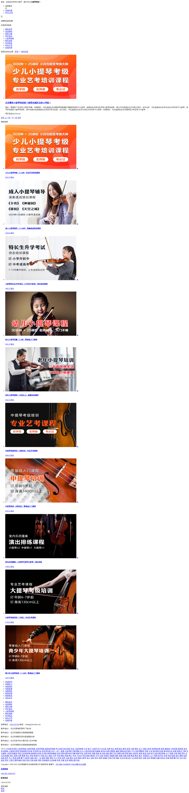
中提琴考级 (30, 749)
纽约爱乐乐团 (158, 751)
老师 (116, 749)
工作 (85, 749)
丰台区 (104, 749)
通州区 (92, 756)
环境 (84, 756)
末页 (19, 118)
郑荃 (162, 749)
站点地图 (82, 764)
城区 (117, 758)
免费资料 (8, 691)
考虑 (14, 758)
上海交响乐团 (89, 751)
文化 (181, 758)
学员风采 (8, 43)
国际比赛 (123, 751)
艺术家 (44, 753)
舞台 (131, 753)
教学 (124, 749)
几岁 (150, 751)
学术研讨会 (37, 751)
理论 (183, 753)
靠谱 (16, 756)
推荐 (156, 756)
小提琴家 (173, 749)
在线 (2, 758)
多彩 (24, 760)
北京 (53, 751)
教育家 (180, 749)
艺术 (115, 753)
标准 (70, 753)
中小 (55, 758)
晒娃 (78, 751)
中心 (10, 758)
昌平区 (160, 756)
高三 (185, 758)
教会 (136, 756)
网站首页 (8, 29)
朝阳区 (113, 751)
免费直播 (8, 689)
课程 (111, 753)
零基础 (153, 758)
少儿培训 (134, 758)
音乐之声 (8, 45)
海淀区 (135, 753)
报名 (71, 758)
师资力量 (8, 34)
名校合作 (8, 698)
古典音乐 (146, 756)
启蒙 (158, 758)
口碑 (132, 749)
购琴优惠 (8, 693)
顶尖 (36, 758)
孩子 (89, 749)
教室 (132, 756)
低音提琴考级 (50, 749)
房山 (27, 756)
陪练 (97, 753)
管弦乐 (162, 758)
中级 (175, 753)
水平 (97, 756)
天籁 (62, 760)
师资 (136, 749)
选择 (140, 753)
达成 (148, 753)
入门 (167, 753)
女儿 (82, 751)
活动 (148, 758)
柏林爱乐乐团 (36, 753)
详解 (74, 753)
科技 (59, 758)
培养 (108, 749)
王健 (74, 751)
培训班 (106, 756)
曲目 (50, 756)
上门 (152, 756)
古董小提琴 (146, 749)
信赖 (124, 756)
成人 (88, 758)
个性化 (79, 756)
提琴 (128, 749)
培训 (137, 751)
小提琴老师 (79, 749)
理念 (6, 760)
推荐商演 (8, 696)
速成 (144, 753)
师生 (51, 758)
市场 (110, 758)
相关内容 (24, 52)
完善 (32, 760)
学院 (19, 753)
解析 (20, 760)
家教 (62, 751)
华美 (58, 760)
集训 (2, 760)
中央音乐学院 (11, 749)
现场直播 (23, 751)
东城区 (105, 758)
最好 (36, 760)
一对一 (57, 751)
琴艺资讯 (8, 36)
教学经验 (161, 753)
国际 (47, 758)
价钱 (167, 758)
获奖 (129, 751)
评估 (28, 760)
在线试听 (8, 686)
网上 (70, 756)
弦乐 (96, 758)
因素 (120, 756)
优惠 (128, 756)
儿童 (67, 758)
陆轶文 (179, 751)
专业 (72, 749)
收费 (66, 753)
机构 (108, 751)
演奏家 (112, 756)
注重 (144, 758)
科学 (89, 753)
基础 (88, 756)
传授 (100, 758)
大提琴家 (68, 751)
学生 (82, 753)
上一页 (7, 118)
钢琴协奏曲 (51, 753)
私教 (173, 756)
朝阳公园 (72, 760)
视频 (181, 756)
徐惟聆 (5, 751)
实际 (78, 760)
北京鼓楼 (52, 760)
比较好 (27, 758)
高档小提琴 (81, 758)
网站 (62, 756)
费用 (16, 760)
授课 (171, 758)
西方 (140, 756)
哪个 (22, 758)
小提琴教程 (9, 38)
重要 (23, 756)
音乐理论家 (46, 751)
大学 (54, 756)
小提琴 (94, 749)
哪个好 (176, 758)
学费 (62, 753)
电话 (43, 756)
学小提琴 (59, 749)
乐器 (165, 756)
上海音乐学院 (14, 751)
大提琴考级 (40, 749)
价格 (107, 753)
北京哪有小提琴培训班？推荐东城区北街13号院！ (28, 103)
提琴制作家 (156, 749)
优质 (169, 756)
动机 (92, 758)
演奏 (93, 753)
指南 (32, 758)
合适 (75, 758)
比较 (101, 756)
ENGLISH (9, 13)
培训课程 (8, 31)
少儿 (133, 751)
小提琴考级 (21, 749)
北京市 (122, 758)
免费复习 (8, 684)
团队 (117, 756)
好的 (156, 753)
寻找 (58, 756)
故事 (18, 758)
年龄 (146, 751)
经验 (66, 756)
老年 (6, 758)
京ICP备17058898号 (63, 764)
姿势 (63, 758)
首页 (16, 52)
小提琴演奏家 (12, 753)
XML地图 (75, 764)
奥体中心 (37, 756)
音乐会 (103, 751)
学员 (74, 756)
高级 (179, 753)
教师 (78, 753)
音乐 (112, 749)
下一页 (14, 118)
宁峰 (184, 751)
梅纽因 (167, 749)
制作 (140, 758)
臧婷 (117, 751)
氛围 (119, 753)
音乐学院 (66, 749)
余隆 (174, 751)
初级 (171, 753)
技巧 (152, 753)
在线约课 (8, 10)
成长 (177, 756)
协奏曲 (97, 751)
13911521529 (14, 724)
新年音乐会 (168, 751)
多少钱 (102, 753)
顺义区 (128, 758)
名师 (86, 753)
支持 (66, 760)
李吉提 (29, 751)
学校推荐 (45, 760)
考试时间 (8, 682)
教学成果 (8, 41)
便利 (40, 760)
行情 (114, 758)
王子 (140, 749)
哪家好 (141, 751)
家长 (120, 749)
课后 (44, 758)
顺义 (12, 756)
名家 (185, 756)
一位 (40, 758)
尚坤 (58, 753)
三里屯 (11, 760)
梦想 (127, 753)
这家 (123, 753)
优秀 (19, 756)
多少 (47, 756)
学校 (31, 756)
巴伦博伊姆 (25, 753)
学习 (99, 749)
